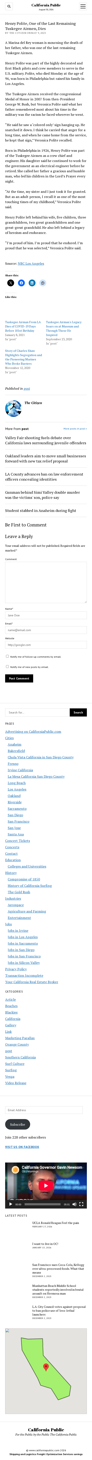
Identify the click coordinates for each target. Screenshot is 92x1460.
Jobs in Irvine (18, 930)
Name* (9, 608)
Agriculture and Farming (27, 911)
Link (8, 1031)
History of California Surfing (30, 885)
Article (10, 999)
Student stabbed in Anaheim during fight (40, 510)
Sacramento (17, 808)
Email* (9, 623)
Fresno (13, 763)
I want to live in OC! (45, 1244)
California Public (46, 5)
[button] (46, 1367)
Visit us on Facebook (22, 1147)
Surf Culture (14, 1063)
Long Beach (17, 783)
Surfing (11, 1070)
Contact (11, 853)
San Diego (15, 815)
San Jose (14, 827)
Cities (9, 738)
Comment (11, 559)
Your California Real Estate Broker (31, 982)
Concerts (12, 847)
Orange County (17, 1044)
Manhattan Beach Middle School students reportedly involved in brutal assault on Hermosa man (58, 1289)
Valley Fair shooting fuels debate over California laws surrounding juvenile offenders (45, 440)
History (11, 872)
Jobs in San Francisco (24, 956)
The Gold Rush (19, 892)
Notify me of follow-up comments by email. (35, 656)
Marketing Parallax (20, 1038)
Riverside (15, 802)
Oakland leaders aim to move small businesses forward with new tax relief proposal (45, 458)
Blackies (11, 1012)
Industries (13, 898)
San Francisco (18, 821)
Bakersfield (16, 750)
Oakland (14, 795)
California (12, 1018)
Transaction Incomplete (24, 975)
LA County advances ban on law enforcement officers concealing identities (44, 476)
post (8, 1050)
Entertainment (19, 917)
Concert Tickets (17, 840)
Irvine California (20, 770)
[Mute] (74, 1204)
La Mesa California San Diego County (36, 776)
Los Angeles (17, 789)
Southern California (20, 1057)
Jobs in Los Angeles (23, 937)
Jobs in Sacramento (23, 943)
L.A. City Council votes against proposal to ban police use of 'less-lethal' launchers (59, 1310)
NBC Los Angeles (31, 263)
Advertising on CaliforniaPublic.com (33, 731)
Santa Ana (16, 834)
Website (9, 638)
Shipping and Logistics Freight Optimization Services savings (46, 1454)
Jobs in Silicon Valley (24, 962)
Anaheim (14, 744)
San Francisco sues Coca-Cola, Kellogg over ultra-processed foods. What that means (58, 1268)
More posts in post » (75, 428)
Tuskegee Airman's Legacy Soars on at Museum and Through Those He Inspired (64, 328)
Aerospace (16, 904)
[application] (46, 1186)
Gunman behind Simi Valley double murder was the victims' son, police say (42, 495)
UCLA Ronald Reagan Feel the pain (55, 1223)
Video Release (15, 1083)
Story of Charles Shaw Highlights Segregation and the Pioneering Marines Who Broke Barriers (23, 357)
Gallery (10, 1025)
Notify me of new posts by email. (29, 667)
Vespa (9, 1076)
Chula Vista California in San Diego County (41, 757)
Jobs (8, 924)
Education (13, 860)
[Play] (11, 1204)
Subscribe (17, 1124)
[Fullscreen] (81, 1204)
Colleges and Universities (27, 866)
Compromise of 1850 (24, 879)
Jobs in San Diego (21, 949)
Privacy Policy (16, 969)
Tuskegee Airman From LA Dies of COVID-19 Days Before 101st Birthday (23, 326)
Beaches (11, 1006)
